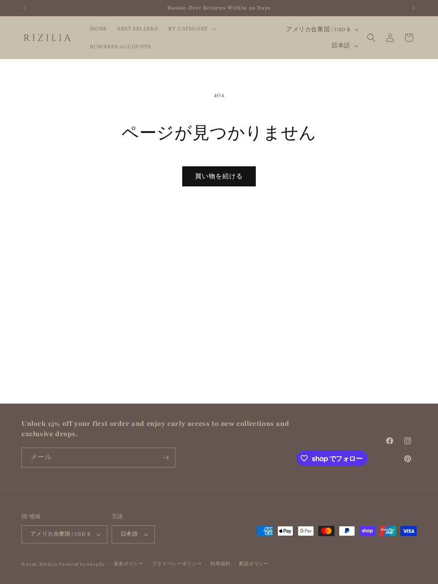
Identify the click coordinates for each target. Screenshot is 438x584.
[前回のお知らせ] (24, 8)
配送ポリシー (254, 563)
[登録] (165, 458)
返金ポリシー (129, 563)
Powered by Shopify (82, 564)
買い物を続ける (219, 176)
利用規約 (220, 563)
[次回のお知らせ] (413, 8)
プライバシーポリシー (177, 563)
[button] (191, 29)
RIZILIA (48, 564)
